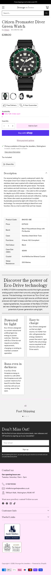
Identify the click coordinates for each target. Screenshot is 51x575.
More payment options (25, 140)
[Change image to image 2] (13, 96)
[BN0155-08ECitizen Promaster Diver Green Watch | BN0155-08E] (25, 65)
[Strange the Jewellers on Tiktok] (14, 504)
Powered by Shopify (39, 563)
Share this (10, 164)
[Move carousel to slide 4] (28, 416)
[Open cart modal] (47, 7)
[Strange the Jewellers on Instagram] (10, 504)
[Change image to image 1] (5, 96)
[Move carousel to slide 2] (24, 416)
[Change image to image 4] (29, 96)
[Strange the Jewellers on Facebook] (3, 504)
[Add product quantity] (13, 126)
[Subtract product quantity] (4, 126)
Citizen (6, 30)
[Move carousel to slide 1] (22, 416)
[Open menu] (3, 7)
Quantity (5, 121)
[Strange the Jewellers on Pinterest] (6, 504)
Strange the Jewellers (22, 563)
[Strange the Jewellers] (25, 7)
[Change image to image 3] (21, 96)
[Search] (46, 13)
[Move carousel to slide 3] (26, 416)
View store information (12, 152)
